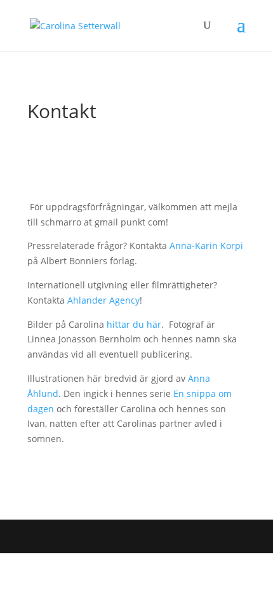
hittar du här (134, 324)
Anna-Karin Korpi (206, 245)
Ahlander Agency (103, 300)
